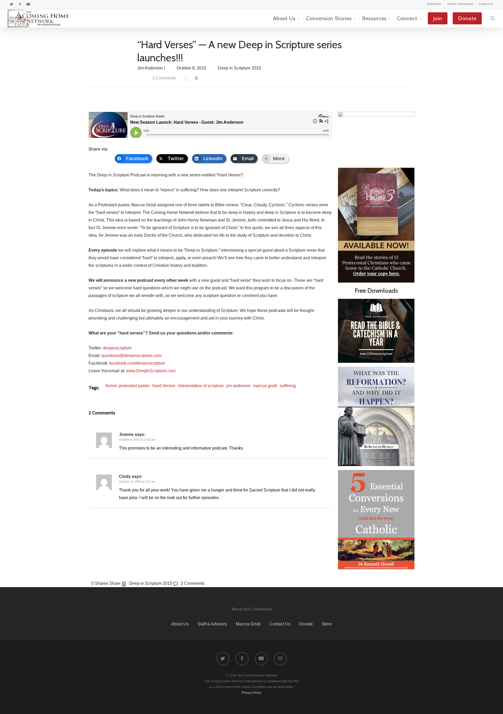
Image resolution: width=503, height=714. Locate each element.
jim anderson (238, 385)
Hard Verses (163, 385)
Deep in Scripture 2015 (239, 68)
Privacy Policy (251, 693)
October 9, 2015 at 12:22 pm (137, 439)
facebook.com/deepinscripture (137, 363)
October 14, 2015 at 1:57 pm (137, 481)
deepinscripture (117, 348)
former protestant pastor (128, 385)
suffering (288, 385)
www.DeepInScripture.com (151, 371)
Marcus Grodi (248, 624)
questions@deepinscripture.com (131, 355)
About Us (180, 624)
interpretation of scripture (201, 385)
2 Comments (163, 78)
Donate (306, 624)
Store (327, 624)
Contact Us (280, 624)
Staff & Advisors (212, 624)
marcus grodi (265, 385)
